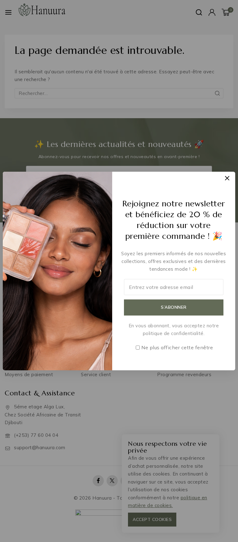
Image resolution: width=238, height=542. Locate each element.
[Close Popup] (227, 178)
